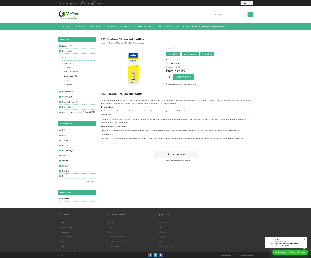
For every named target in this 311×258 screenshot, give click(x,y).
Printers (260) (69, 57)
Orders (161, 227)
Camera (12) (67, 97)
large (61, 198)
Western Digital (68, 150)
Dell (63, 176)
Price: (170, 70)
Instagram (161, 255)
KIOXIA (65, 145)
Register (65, 3)
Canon (64, 135)
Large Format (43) (70, 76)
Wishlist (86, 3)
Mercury (65, 161)
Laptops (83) (67, 46)
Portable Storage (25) (70, 107)
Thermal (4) (68, 84)
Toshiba (65, 140)
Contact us (63, 246)
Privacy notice (65, 232)
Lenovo (65, 166)
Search (250, 14)
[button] (65, 26)
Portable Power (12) (70, 102)
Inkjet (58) (67, 63)
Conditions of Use (66, 237)
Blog (110, 232)
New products (114, 246)
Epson (178, 60)
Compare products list (117, 241)
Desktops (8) (67, 51)
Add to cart (183, 77)
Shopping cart (99, 3)
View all (90, 182)
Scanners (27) (67, 92)
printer (66, 198)
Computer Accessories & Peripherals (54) (78, 112)
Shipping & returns (66, 227)
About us (63, 241)
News (111, 227)
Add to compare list (190, 54)
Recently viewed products (118, 237)
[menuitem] (81, 222)
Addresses (162, 232)
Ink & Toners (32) (70, 80)
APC (64, 156)
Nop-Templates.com (247, 255)
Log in (75, 3)
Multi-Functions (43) (71, 72)
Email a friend (207, 54)
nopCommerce (226, 255)
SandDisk (66, 171)
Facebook (150, 255)
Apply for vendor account (167, 246)
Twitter (155, 255)
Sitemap (62, 222)
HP (63, 130)
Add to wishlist (173, 54)
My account (163, 222)
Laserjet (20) (68, 67)
